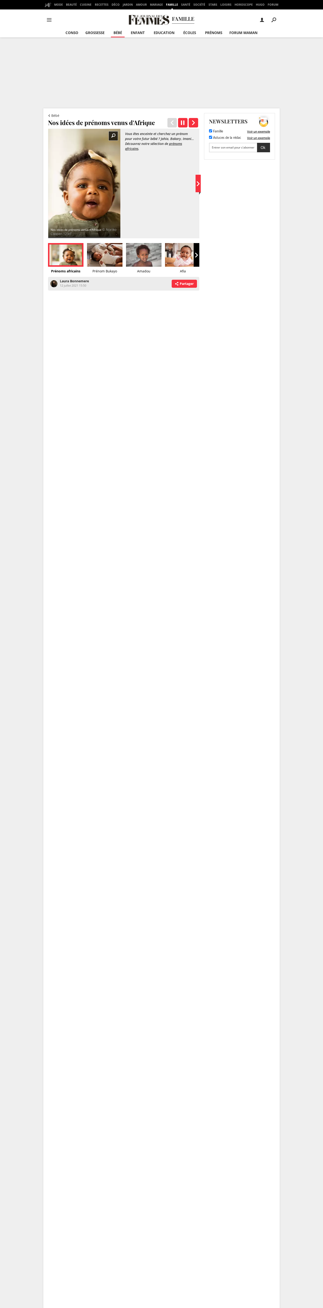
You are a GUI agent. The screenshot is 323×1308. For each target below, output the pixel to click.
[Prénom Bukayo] (193, 122)
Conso (71, 32)
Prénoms (213, 32)
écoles (189, 32)
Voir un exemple (258, 131)
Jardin (128, 5)
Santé (185, 5)
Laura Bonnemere (74, 281)
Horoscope (244, 5)
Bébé (117, 32)
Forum (273, 5)
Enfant (138, 32)
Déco (116, 5)
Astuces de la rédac (226, 138)
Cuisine (86, 5)
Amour (141, 5)
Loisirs (225, 5)
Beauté (71, 5)
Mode (58, 5)
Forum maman (243, 32)
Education (164, 32)
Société (199, 5)
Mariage (156, 5)
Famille (172, 5)
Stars (213, 5)
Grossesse (95, 32)
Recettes (102, 5)
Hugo (260, 5)
